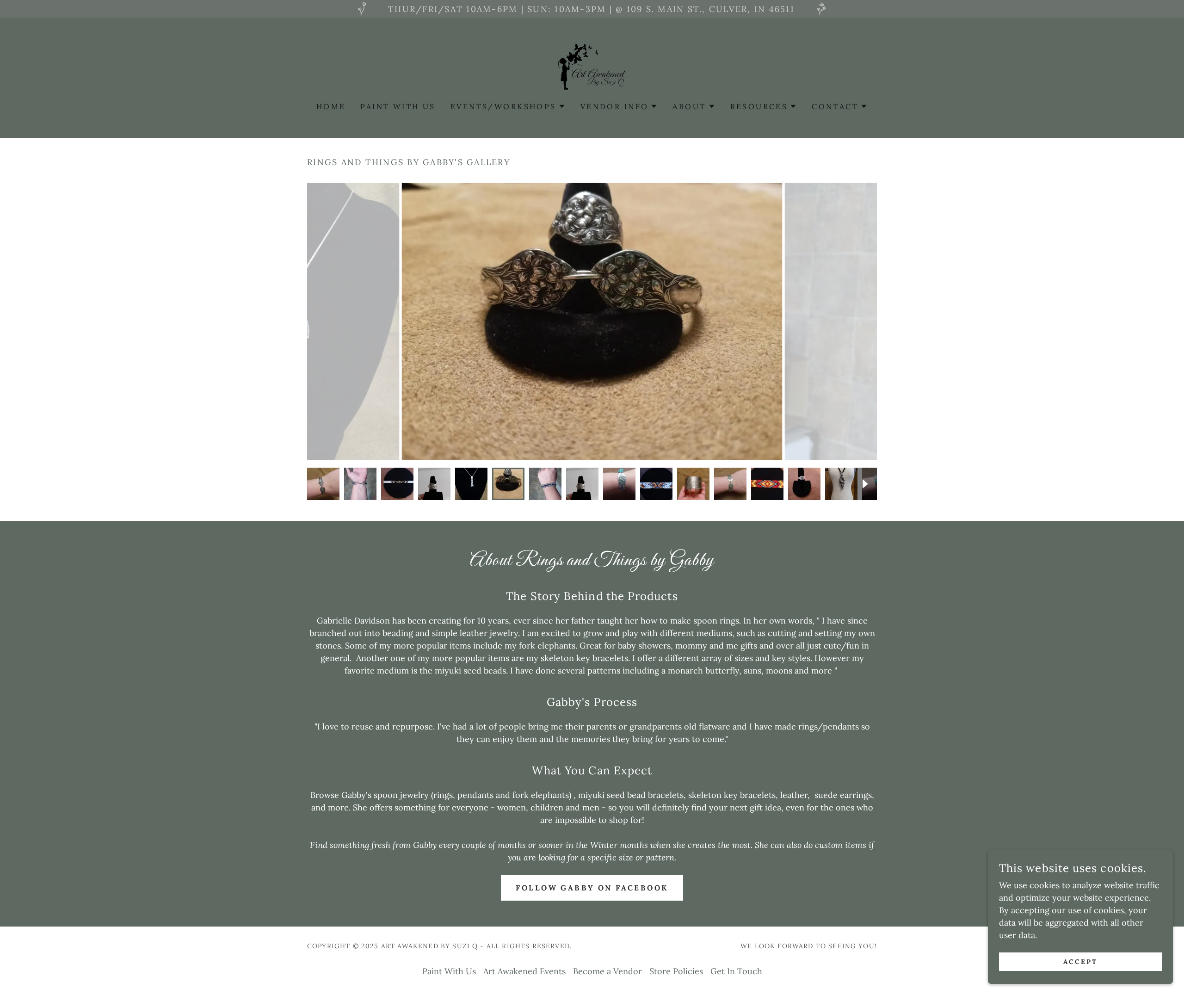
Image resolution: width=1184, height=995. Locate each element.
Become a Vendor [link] (607, 971)
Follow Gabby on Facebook (592, 887)
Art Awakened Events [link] (524, 971)
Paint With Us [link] (398, 106)
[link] (592, 66)
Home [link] (331, 106)
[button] (867, 66)
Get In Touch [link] (736, 971)
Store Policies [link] (676, 971)
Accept (1080, 962)
